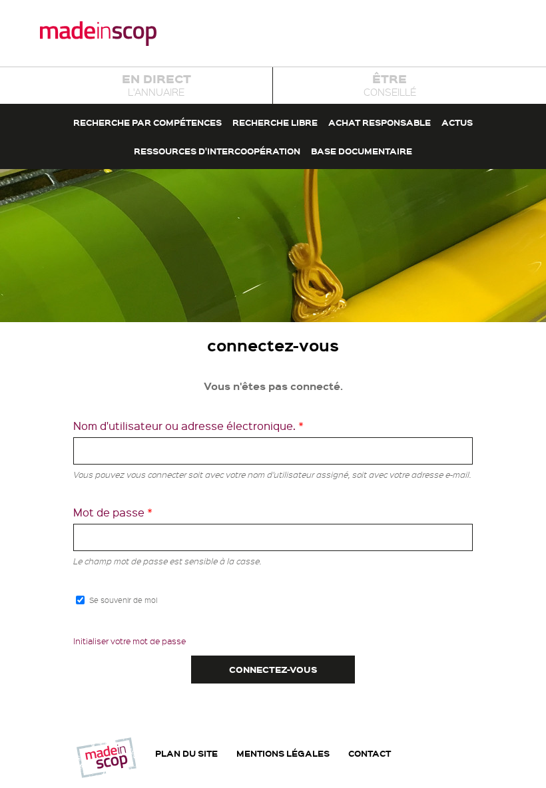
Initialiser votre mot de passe (129, 641)
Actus (457, 122)
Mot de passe (112, 512)
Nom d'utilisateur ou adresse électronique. (188, 425)
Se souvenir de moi (123, 600)
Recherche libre (275, 122)
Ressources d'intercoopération (217, 150)
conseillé (390, 84)
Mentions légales (283, 753)
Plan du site (186, 753)
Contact (369, 753)
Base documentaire (361, 150)
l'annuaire (156, 84)
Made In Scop (98, 33)
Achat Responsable (379, 122)
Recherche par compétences (147, 122)
